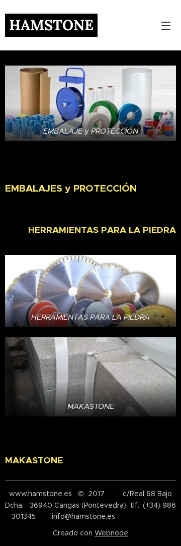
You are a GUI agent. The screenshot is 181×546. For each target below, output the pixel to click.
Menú (166, 25)
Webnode (111, 532)
